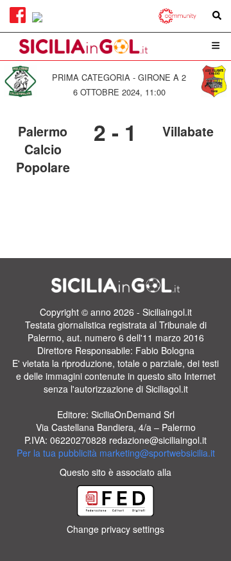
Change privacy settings (115, 529)
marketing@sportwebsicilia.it (157, 452)
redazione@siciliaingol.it (158, 440)
